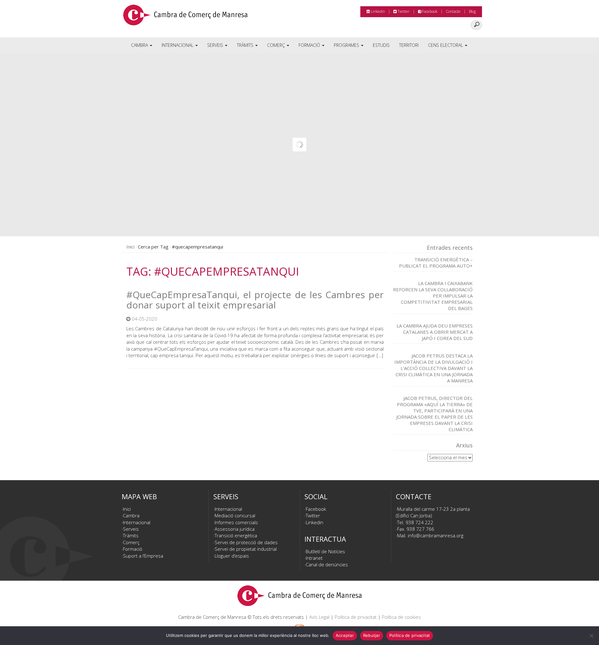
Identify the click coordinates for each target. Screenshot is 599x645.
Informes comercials (236, 522)
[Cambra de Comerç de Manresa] (185, 17)
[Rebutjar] (591, 636)
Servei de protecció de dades (246, 542)
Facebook (429, 11)
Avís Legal (319, 617)
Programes (347, 45)
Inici (130, 247)
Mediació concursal (235, 515)
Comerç (276, 45)
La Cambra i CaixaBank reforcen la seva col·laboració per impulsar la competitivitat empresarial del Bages (433, 295)
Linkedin (377, 11)
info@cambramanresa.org (435, 535)
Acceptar (345, 635)
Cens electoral (446, 45)
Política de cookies (401, 617)
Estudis (381, 45)
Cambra (140, 45)
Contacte (453, 11)
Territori (409, 45)
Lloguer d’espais (232, 556)
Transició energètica (236, 535)
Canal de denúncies (327, 564)
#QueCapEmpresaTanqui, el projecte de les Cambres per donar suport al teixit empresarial (255, 299)
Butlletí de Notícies (325, 551)
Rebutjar (371, 635)
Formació (310, 45)
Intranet (314, 558)
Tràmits (246, 45)
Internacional (178, 45)
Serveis (215, 45)
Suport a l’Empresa (143, 556)
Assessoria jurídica (235, 529)
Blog (472, 11)
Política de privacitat (356, 617)
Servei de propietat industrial (246, 549)
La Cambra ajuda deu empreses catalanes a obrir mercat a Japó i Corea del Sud (435, 331)
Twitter (403, 11)
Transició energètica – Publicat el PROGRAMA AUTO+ (436, 262)
